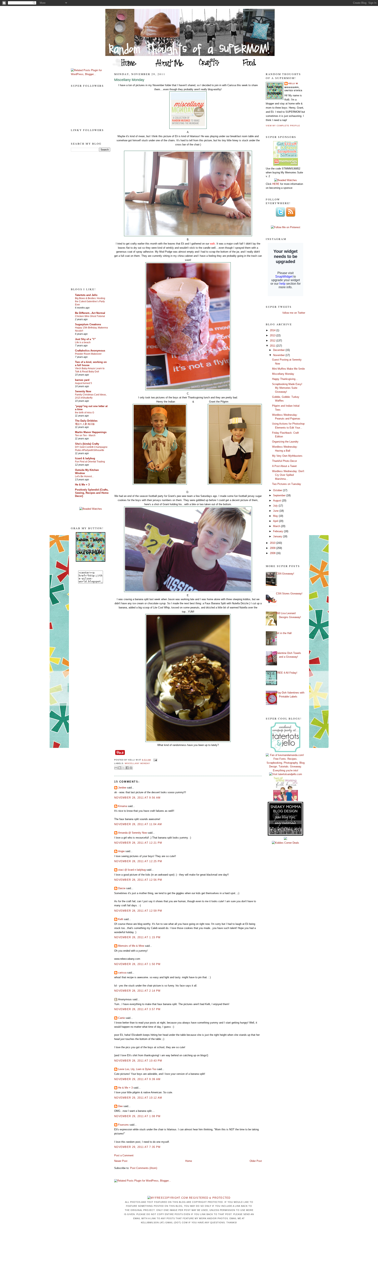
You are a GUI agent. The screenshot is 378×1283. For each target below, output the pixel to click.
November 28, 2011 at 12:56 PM (138, 879)
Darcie (121, 888)
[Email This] (116, 768)
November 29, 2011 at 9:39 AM (137, 1079)
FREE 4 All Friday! (286, 672)
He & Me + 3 (82, 484)
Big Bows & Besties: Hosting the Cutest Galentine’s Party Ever (90, 301)
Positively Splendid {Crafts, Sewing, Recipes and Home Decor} (91, 492)
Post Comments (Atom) (143, 1168)
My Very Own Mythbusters (287, 455)
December (279, 350)
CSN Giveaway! (285, 573)
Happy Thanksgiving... (285, 378)
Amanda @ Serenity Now (132, 832)
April (276, 521)
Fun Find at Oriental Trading (90, 461)
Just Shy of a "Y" (85, 339)
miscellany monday (137, 763)
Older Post (256, 1160)
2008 (273, 553)
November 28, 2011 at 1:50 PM (137, 964)
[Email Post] (155, 760)
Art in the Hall (284, 633)
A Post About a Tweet (284, 466)
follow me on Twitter (294, 312)
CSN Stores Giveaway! (289, 593)
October (278, 490)
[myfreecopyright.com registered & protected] (189, 1197)
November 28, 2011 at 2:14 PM (137, 990)
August (277, 500)
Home (188, 1160)
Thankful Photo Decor (284, 460)
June (276, 510)
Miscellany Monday (129, 80)
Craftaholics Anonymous (90, 350)
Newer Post (120, 1160)
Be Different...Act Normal (90, 312)
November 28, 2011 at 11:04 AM (138, 824)
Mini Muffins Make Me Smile (288, 368)
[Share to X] (123, 768)
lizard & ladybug (85, 458)
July (276, 505)
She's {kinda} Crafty (87, 443)
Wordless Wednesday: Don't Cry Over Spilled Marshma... (288, 475)
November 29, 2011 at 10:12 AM (138, 1097)
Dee (120, 1106)
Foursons (123, 1124)
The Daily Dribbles (86, 420)
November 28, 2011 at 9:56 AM (137, 797)
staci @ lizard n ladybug (132, 869)
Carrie (121, 1017)
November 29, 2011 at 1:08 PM (137, 1116)
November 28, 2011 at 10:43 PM (138, 1060)
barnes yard (82, 379)
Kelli (120, 919)
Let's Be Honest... (84, 476)
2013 (273, 335)
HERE (275, 183)
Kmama (122, 806)
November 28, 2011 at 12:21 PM (138, 842)
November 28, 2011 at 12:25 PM (138, 861)
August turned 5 (83, 383)
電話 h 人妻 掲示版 (85, 424)
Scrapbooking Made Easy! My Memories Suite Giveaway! (287, 388)
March (277, 526)
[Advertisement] (86, 219)
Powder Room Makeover (88, 353)
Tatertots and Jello (86, 295)
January (278, 536)
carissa (122, 972)
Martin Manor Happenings (91, 432)
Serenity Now (83, 391)
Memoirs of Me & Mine (131, 945)
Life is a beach (83, 342)
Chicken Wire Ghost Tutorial (90, 316)
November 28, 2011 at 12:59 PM (138, 910)
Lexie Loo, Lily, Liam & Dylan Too (137, 1069)
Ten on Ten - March (85, 435)
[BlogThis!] (120, 768)
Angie (121, 851)
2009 (273, 548)
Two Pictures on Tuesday (286, 484)
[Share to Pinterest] (131, 768)
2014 (273, 330)
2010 (273, 542)
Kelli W (293, 83)
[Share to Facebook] (127, 768)
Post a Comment (123, 1155)
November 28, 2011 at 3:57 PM (137, 1009)
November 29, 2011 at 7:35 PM (137, 1146)
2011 (273, 345)
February (278, 531)
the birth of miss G (84, 412)
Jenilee (122, 787)
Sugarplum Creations (88, 324)
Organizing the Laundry (285, 441)
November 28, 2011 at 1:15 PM (137, 937)
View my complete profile (283, 126)
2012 (273, 340)
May (276, 515)
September (279, 495)
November (279, 355)
